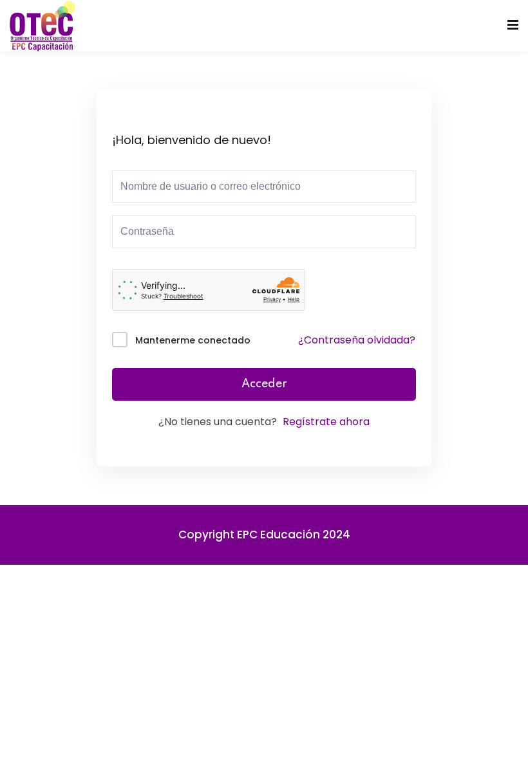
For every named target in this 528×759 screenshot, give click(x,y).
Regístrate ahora (326, 421)
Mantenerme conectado (192, 340)
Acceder (264, 384)
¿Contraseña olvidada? (356, 340)
